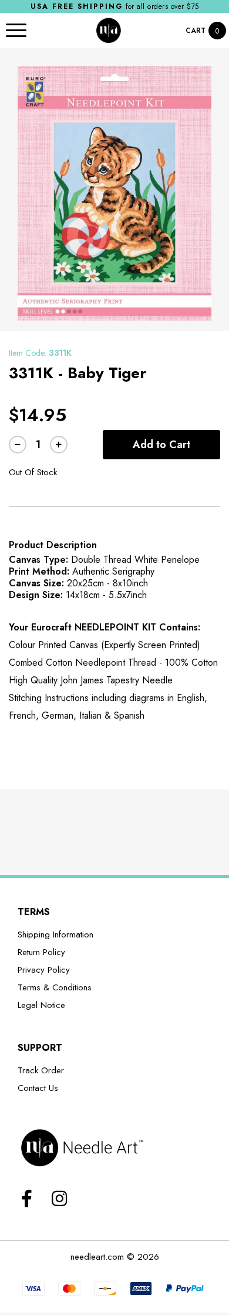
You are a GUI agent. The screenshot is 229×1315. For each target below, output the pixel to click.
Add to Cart (161, 444)
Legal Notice (41, 1005)
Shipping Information (55, 934)
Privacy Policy (44, 969)
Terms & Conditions (55, 987)
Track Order (41, 1070)
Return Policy (41, 952)
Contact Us (38, 1088)
